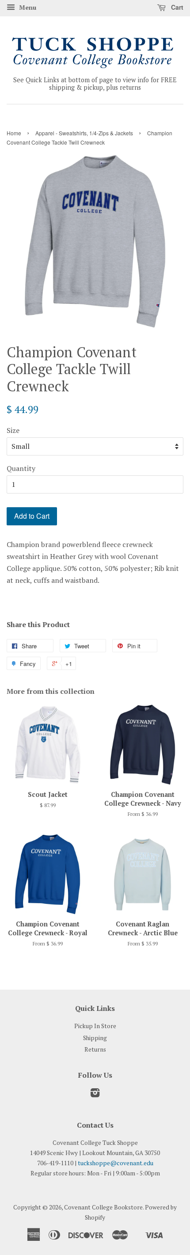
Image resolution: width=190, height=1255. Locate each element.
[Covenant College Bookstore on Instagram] (95, 1094)
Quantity (21, 468)
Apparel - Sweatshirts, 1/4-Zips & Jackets (84, 133)
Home (14, 133)
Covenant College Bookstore (103, 1207)
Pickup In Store (95, 1026)
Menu (26, 7)
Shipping (95, 1038)
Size (13, 430)
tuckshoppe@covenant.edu (115, 1163)
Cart (176, 7)
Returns (95, 1049)
